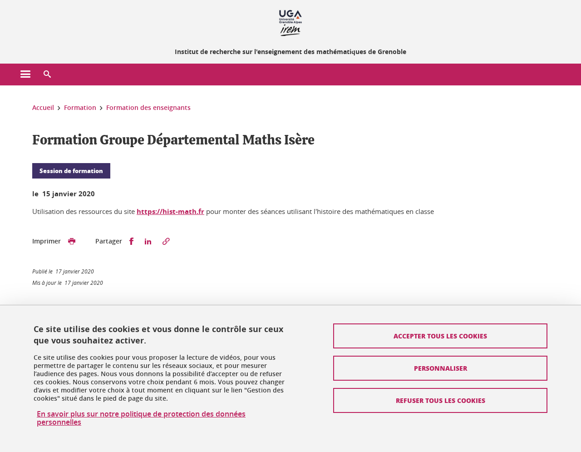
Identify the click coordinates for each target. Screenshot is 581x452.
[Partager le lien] (166, 241)
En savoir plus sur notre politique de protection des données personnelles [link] (141, 418)
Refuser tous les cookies (440, 400)
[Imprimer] (71, 241)
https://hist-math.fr (170, 211)
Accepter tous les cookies (440, 335)
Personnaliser (440, 368)
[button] (47, 74)
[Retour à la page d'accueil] (290, 21)
